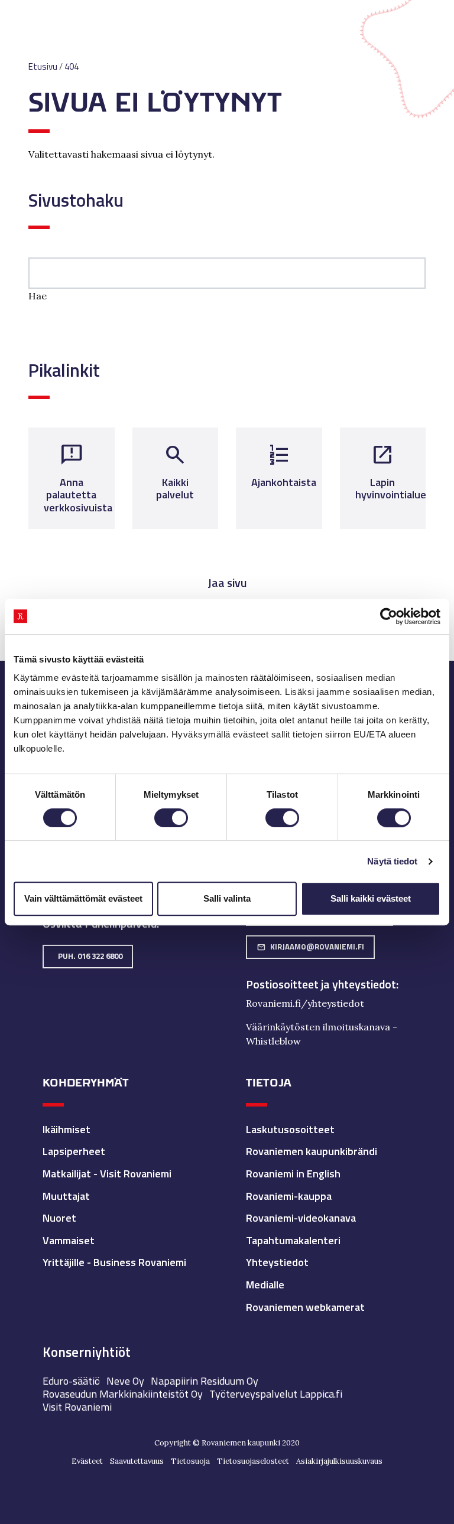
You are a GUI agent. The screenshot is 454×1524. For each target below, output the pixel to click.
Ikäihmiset (66, 1129)
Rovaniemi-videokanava (301, 1218)
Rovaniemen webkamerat (305, 1307)
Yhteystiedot (277, 1262)
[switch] (171, 817)
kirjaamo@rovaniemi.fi (310, 946)
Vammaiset (69, 1240)
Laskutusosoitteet (290, 1129)
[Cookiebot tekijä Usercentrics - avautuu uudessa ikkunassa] (388, 616)
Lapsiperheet (74, 1151)
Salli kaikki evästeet (370, 898)
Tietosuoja (190, 1461)
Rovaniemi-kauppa (289, 1196)
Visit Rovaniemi (77, 1407)
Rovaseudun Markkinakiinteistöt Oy (123, 1394)
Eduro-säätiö (71, 1381)
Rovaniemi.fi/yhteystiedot (305, 1003)
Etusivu (42, 66)
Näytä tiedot (392, 861)
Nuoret (59, 1218)
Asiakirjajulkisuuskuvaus (339, 1461)
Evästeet (87, 1461)
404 (71, 66)
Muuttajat (66, 1196)
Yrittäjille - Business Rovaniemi (114, 1262)
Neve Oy (125, 1381)
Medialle (265, 1285)
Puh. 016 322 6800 (90, 956)
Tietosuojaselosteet (253, 1461)
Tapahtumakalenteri (293, 1240)
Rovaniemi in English (293, 1174)
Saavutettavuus (137, 1461)
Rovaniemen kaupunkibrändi (311, 1151)
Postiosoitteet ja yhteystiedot (321, 984)
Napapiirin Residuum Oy (204, 1381)
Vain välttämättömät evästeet (83, 898)
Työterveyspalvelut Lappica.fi (275, 1394)
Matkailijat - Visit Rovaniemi (107, 1174)
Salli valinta (227, 898)
